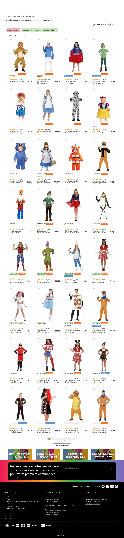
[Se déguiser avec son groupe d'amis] (20, 459)
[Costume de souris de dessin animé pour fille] (66, 339)
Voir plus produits (62, 445)
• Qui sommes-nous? (14, 497)
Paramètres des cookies (16, 508)
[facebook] (103, 486)
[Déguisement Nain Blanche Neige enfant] (38, 239)
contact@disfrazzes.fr (92, 504)
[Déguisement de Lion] (11, 40)
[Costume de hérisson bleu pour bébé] (11, 139)
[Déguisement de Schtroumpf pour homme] (38, 40)
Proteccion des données (30, 501)
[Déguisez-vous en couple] (48, 459)
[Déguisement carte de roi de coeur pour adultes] (66, 289)
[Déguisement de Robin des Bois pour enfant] (38, 189)
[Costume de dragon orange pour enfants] (66, 389)
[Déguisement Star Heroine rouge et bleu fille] (11, 239)
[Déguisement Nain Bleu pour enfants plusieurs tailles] (66, 239)
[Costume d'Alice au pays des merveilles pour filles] (38, 139)
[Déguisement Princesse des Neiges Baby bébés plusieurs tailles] (94, 90)
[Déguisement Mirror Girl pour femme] (38, 90)
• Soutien (10, 504)
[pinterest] (116, 486)
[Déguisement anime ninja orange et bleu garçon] (94, 289)
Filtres (114, 24)
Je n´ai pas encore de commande (96, 497)
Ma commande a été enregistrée (96, 499)
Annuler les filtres (13, 30)
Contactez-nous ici (51, 501)
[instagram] (107, 486)
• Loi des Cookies (13, 506)
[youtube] (112, 486)
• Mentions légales (13, 501)
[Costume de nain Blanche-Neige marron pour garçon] (11, 189)
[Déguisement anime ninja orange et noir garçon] (94, 139)
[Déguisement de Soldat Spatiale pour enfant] (94, 189)
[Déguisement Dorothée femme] (38, 289)
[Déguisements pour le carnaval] (75, 459)
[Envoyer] (111, 467)
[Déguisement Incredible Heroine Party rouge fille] (11, 339)
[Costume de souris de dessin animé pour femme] (94, 239)
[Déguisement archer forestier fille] (94, 339)
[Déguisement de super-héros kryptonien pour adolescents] (66, 40)
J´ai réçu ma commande (93, 501)
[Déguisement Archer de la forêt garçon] (11, 389)
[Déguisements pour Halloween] (103, 459)
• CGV (9, 499)
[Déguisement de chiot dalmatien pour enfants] (66, 90)
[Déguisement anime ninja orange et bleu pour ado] (94, 389)
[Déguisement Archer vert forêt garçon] (94, 40)
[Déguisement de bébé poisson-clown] (66, 139)
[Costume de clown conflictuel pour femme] (38, 339)
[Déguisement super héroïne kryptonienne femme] (66, 189)
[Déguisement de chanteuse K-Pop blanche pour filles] (11, 289)
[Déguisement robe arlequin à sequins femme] (38, 389)
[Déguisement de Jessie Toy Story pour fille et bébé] (11, 90)
